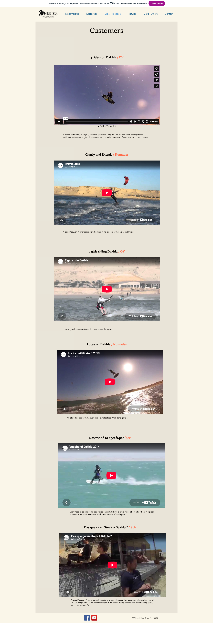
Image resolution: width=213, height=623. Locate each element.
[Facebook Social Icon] (87, 618)
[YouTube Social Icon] (94, 618)
